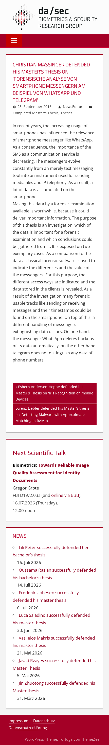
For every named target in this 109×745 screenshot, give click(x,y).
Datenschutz (44, 720)
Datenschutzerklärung (28, 727)
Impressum (18, 720)
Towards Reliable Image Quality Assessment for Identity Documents (51, 472)
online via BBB (65, 495)
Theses (66, 113)
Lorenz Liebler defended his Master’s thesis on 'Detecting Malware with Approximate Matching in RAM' (52, 414)
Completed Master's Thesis (36, 113)
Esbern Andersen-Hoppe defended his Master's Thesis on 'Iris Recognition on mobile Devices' (54, 393)
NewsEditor (72, 106)
